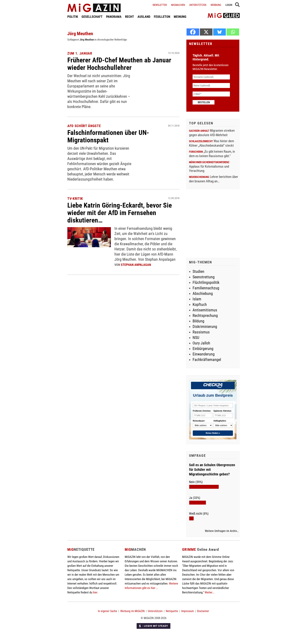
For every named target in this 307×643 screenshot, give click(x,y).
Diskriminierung (205, 326)
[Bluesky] (219, 32)
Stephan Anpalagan (136, 265)
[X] (206, 32)
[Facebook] (193, 32)
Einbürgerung (203, 348)
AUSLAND (144, 16)
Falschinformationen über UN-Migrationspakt (108, 136)
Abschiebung (203, 293)
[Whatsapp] (233, 32)
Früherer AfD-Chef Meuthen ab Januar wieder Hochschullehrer (119, 63)
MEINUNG (180, 16)
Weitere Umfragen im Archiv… (221, 531)
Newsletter (160, 5)
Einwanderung (204, 354)
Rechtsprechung (205, 315)
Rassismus (201, 332)
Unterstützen (197, 5)
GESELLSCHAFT (92, 16)
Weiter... (209, 592)
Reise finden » (213, 433)
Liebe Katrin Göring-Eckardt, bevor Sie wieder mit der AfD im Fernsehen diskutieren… (119, 212)
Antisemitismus (205, 310)
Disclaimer (203, 611)
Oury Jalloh (201, 343)
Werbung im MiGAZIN (132, 611)
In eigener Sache (107, 611)
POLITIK (72, 16)
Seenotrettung (204, 277)
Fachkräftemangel (207, 359)
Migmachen (178, 5)
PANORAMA (114, 16)
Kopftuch (200, 304)
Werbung (216, 5)
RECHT (129, 16)
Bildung (198, 321)
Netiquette (172, 611)
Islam (197, 299)
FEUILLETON (162, 16)
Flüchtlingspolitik (206, 282)
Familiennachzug (206, 288)
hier (95, 592)
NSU (196, 337)
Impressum (187, 611)
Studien (198, 271)
